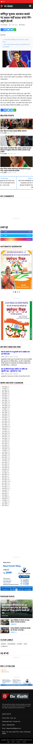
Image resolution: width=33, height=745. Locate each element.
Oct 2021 (4, 486)
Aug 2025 (4, 407)
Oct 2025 (4, 404)
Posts (4, 670)
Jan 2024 (4, 440)
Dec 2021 (4, 483)
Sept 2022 (4, 467)
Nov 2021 (4, 485)
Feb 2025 (4, 417)
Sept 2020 (4, 497)
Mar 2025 (4, 416)
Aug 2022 (4, 469)
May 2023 (4, 454)
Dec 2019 (4, 505)
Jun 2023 (4, 452)
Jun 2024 (4, 431)
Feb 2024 (4, 438)
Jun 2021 (4, 491)
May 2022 (4, 474)
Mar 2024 (4, 436)
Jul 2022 (4, 471)
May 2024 (4, 433)
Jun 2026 (4, 390)
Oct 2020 (4, 495)
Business (3, 643)
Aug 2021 (4, 490)
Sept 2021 (4, 488)
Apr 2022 (4, 476)
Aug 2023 (4, 448)
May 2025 (4, 412)
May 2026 (4, 392)
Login (8, 741)
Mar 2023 (4, 457)
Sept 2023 (4, 447)
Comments (6, 671)
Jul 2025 (4, 409)
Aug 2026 (4, 386)
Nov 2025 (4, 402)
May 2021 (4, 493)
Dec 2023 (4, 441)
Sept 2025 (4, 405)
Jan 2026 (4, 398)
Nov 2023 (4, 443)
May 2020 (4, 503)
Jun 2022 (4, 472)
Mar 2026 (4, 395)
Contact (24, 741)
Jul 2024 (4, 429)
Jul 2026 (4, 388)
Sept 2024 (4, 426)
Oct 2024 (4, 424)
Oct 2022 (4, 466)
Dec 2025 (4, 400)
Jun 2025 (4, 410)
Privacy (18, 741)
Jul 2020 (4, 500)
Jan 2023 (4, 460)
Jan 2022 (4, 481)
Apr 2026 (4, 393)
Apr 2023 (4, 455)
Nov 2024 (4, 423)
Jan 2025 (4, 419)
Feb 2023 (4, 459)
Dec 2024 (4, 421)
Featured (19, 643)
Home (13, 741)
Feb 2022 (4, 479)
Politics (23, 25)
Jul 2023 (4, 450)
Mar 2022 (4, 478)
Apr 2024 (4, 435)
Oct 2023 (4, 445)
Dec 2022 (4, 462)
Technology (4, 646)
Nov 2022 (4, 464)
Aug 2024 (4, 428)
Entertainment (11, 643)
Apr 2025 (4, 414)
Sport (25, 643)
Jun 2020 (4, 502)
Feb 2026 (4, 397)
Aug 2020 (4, 498)
